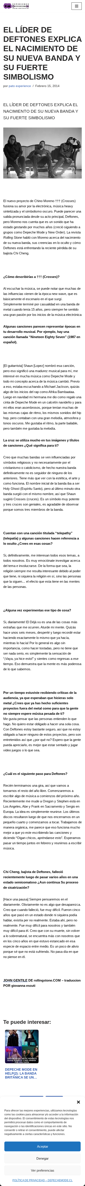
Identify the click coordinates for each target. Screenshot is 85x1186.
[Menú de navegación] (76, 6)
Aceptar (42, 1146)
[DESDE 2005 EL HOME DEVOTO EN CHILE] (16, 6)
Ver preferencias (42, 1170)
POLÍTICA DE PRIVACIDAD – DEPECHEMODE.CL (42, 1180)
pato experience (20, 86)
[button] (78, 1102)
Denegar (42, 1158)
